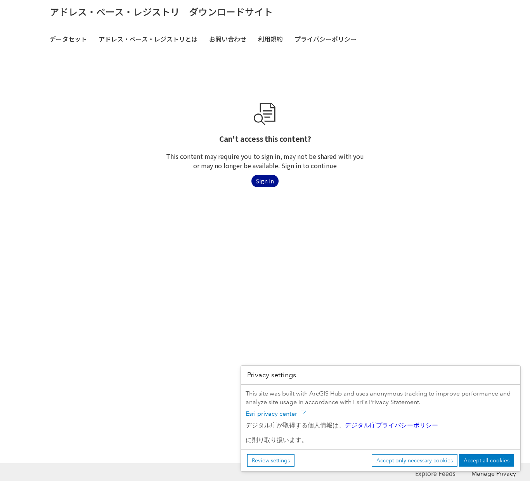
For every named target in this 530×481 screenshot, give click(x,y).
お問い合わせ (227, 39)
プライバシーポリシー (325, 39)
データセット (68, 39)
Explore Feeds (435, 473)
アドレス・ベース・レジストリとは (148, 39)
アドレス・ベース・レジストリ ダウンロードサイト (161, 11)
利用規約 (270, 39)
